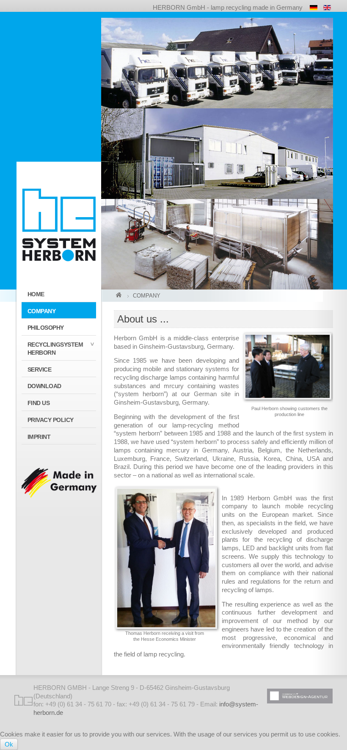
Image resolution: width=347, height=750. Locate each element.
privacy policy (51, 419)
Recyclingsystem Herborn (55, 348)
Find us (39, 403)
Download (44, 386)
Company (42, 311)
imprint (39, 436)
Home (36, 294)
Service (40, 369)
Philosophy (46, 327)
